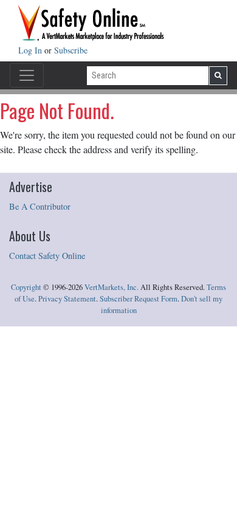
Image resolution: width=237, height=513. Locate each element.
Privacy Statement (67, 299)
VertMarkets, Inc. (111, 287)
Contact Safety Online (47, 255)
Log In (31, 50)
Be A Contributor (39, 206)
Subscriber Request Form (138, 299)
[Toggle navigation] (27, 75)
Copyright (26, 287)
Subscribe (71, 50)
